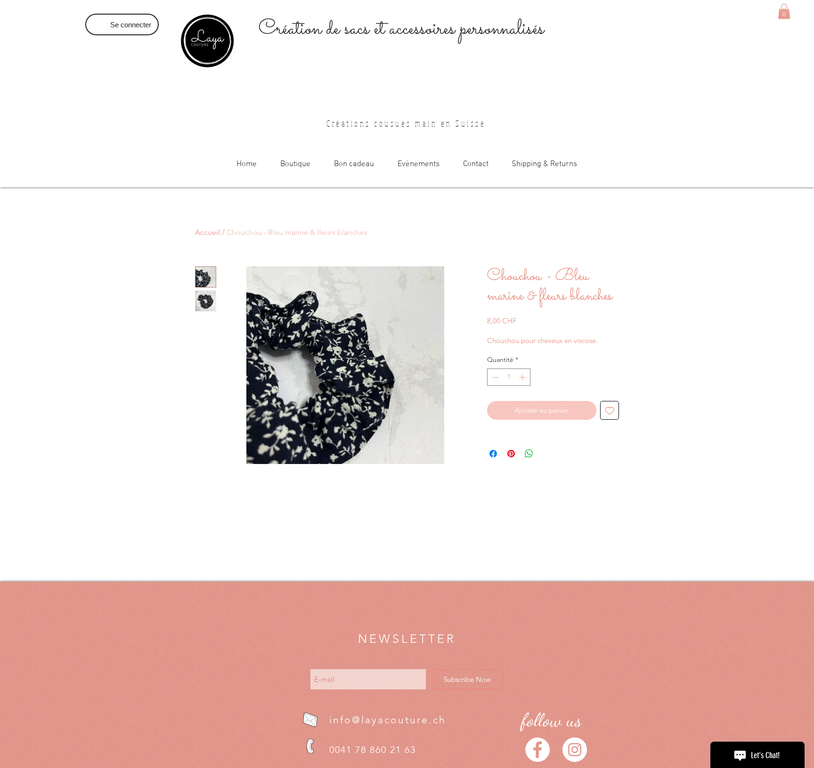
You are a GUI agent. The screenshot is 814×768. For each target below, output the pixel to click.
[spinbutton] (508, 377)
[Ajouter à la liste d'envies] (609, 410)
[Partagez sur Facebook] (493, 453)
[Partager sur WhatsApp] (529, 453)
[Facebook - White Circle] (537, 749)
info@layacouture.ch (387, 720)
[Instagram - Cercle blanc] (574, 749)
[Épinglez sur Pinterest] (511, 453)
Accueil (207, 232)
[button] (784, 11)
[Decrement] (494, 377)
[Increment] (523, 377)
